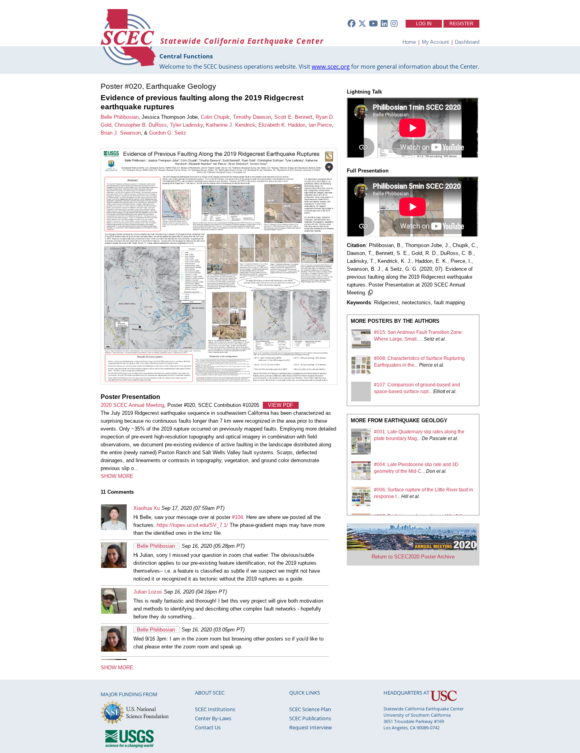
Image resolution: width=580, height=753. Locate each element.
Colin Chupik (215, 117)
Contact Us (208, 727)
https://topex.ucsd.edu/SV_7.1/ (192, 525)
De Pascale (434, 438)
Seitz (429, 339)
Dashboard (467, 42)
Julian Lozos (147, 592)
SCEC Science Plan (310, 709)
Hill (404, 496)
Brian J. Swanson (121, 133)
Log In (424, 23)
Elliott (439, 391)
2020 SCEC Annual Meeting (132, 405)
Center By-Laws (213, 718)
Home (409, 42)
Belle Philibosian (119, 117)
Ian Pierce (320, 125)
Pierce (426, 365)
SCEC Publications (310, 718)
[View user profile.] (114, 528)
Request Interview (310, 727)
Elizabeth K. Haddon (281, 125)
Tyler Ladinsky (186, 125)
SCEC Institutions (215, 709)
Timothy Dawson (252, 117)
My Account (435, 42)
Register (461, 23)
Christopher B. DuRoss (140, 125)
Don (430, 471)
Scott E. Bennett (293, 117)
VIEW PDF (280, 405)
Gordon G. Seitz (167, 133)
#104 (237, 517)
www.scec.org (331, 66)
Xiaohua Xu (146, 508)
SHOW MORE (117, 476)
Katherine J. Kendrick (230, 125)
